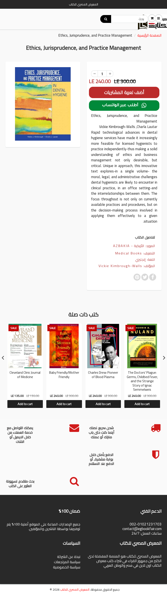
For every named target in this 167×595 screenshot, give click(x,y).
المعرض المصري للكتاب (74, 589)
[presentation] (3, 358)
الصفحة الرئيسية (149, 35)
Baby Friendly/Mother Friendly (64, 375)
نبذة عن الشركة (68, 556)
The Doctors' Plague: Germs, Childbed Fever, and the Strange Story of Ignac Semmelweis (142, 381)
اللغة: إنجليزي (145, 259)
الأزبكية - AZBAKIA (128, 245)
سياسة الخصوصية (66, 567)
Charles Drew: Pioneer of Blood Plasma (103, 375)
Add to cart (25, 404)
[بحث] (105, 19)
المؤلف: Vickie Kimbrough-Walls (127, 266)
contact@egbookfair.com (142, 528)
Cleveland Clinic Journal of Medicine (25, 375)
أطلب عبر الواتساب (124, 105)
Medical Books (128, 253)
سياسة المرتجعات (67, 561)
